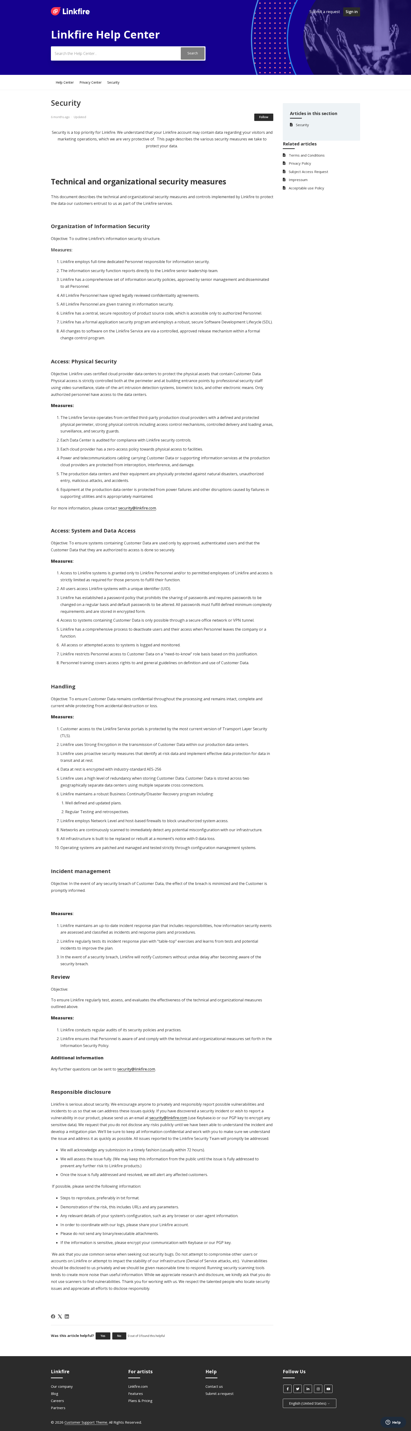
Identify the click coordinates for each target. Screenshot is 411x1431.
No (119, 1336)
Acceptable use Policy (306, 188)
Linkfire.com (138, 1386)
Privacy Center (90, 82)
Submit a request (324, 11)
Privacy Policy (300, 163)
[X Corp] (60, 1316)
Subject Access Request (308, 171)
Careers (57, 1400)
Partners (58, 1407)
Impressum (298, 179)
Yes (103, 1336)
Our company (62, 1386)
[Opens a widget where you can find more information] (393, 1423)
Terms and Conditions (307, 155)
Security (113, 82)
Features (135, 1393)
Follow (263, 117)
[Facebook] (53, 1316)
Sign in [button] (352, 11)
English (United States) (308, 1403)
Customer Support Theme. (86, 1422)
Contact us (214, 1386)
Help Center (65, 82)
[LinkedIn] (67, 1316)
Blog (54, 1393)
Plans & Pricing (140, 1400)
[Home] (70, 14)
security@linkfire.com (137, 508)
